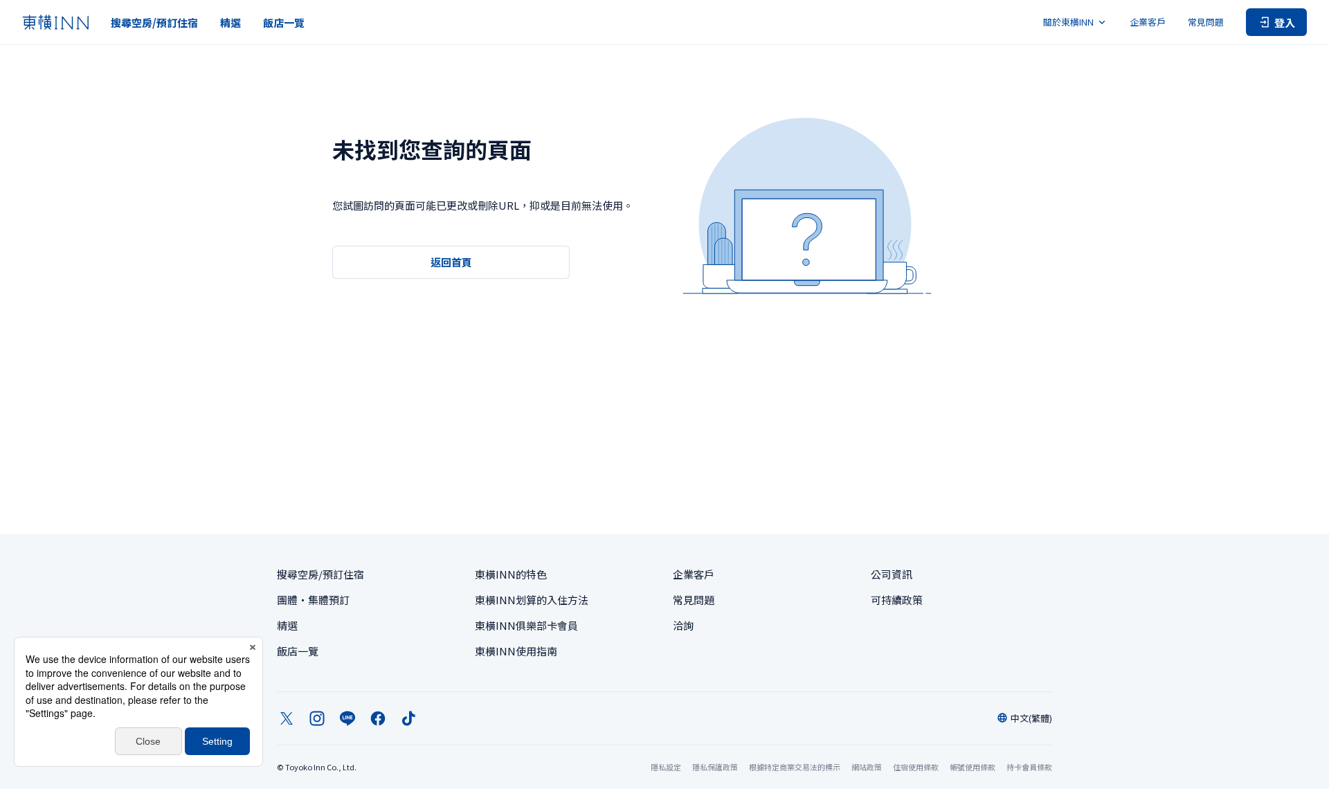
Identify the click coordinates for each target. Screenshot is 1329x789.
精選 (230, 22)
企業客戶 (1148, 21)
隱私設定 (666, 767)
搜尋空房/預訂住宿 (154, 22)
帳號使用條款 (972, 766)
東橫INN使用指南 (516, 651)
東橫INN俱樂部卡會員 (526, 625)
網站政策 (866, 766)
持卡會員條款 (1029, 766)
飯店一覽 (284, 22)
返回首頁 (451, 262)
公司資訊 (891, 574)
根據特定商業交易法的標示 (794, 766)
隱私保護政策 (715, 766)
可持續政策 (897, 599)
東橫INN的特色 (511, 574)
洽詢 (683, 625)
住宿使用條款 (916, 766)
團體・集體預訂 (313, 599)
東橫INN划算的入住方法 (531, 599)
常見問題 (1206, 21)
